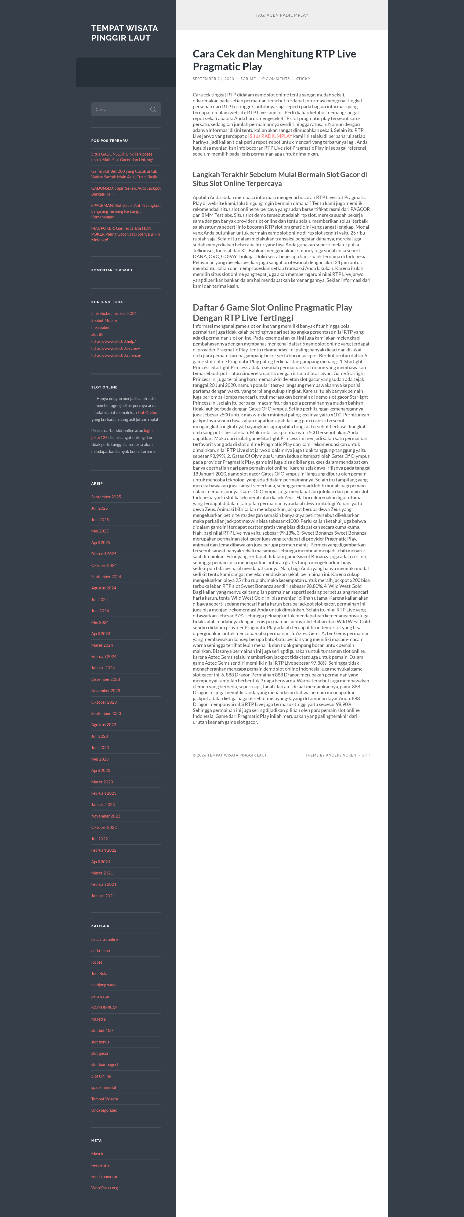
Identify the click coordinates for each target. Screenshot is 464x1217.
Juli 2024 (99, 599)
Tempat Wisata (104, 1098)
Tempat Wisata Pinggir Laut (124, 32)
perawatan (100, 996)
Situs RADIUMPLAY (271, 136)
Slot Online (147, 412)
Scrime (248, 79)
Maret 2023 (102, 781)
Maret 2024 (102, 645)
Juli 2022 (99, 838)
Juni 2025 (100, 519)
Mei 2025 (100, 530)
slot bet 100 (102, 1030)
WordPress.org (104, 1187)
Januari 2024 (103, 667)
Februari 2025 (104, 553)
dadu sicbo (100, 950)
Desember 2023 (105, 679)
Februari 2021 (104, 884)
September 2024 (106, 576)
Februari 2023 (104, 793)
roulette (98, 1019)
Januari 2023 (103, 804)
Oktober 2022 (104, 827)
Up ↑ (366, 755)
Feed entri (100, 1165)
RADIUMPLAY (104, 1007)
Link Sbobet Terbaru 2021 (114, 313)
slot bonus (100, 1041)
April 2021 (100, 861)
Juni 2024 (100, 610)
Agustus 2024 (103, 587)
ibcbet (96, 962)
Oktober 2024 (104, 565)
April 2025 (100, 542)
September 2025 (106, 496)
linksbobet (100, 327)
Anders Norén (341, 755)
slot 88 (97, 334)
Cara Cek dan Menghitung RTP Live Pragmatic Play (274, 59)
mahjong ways (103, 984)
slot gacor (100, 1053)
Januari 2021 (103, 895)
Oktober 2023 (104, 702)
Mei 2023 (100, 759)
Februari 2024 (104, 656)
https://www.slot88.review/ (115, 348)
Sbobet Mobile (104, 320)
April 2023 (100, 770)
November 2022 (105, 815)
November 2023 (105, 690)
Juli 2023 (99, 736)
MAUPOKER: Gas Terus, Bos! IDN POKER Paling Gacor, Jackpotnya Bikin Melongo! (125, 234)
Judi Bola (99, 973)
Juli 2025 (99, 508)
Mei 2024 (100, 622)
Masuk (97, 1153)
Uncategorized (104, 1110)
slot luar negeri (104, 1064)
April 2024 (100, 633)
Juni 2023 (100, 747)
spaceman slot (104, 1087)
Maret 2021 (102, 872)
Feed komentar (104, 1176)
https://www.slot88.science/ (116, 355)
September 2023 (106, 713)
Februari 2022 (104, 850)
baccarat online (104, 939)
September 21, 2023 (213, 79)
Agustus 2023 (103, 724)
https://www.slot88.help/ (113, 341)
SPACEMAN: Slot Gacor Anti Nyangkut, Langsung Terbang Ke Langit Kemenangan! (126, 211)
